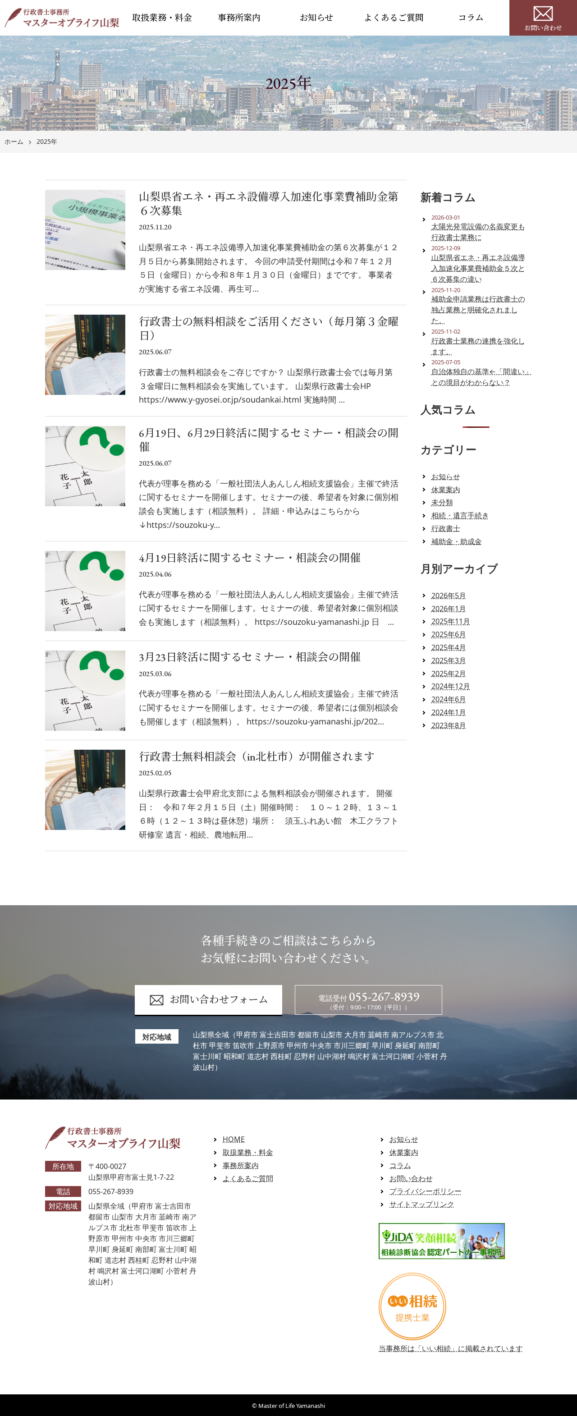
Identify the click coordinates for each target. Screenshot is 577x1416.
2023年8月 (448, 725)
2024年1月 (448, 712)
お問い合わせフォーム (218, 999)
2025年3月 (448, 660)
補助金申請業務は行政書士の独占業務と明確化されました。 (478, 309)
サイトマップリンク (421, 1204)
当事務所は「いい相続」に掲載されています (451, 1348)
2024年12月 (450, 686)
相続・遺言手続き (460, 515)
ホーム (14, 142)
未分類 (442, 502)
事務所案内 (239, 17)
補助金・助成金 (456, 541)
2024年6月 (448, 699)
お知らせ (316, 17)
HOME (234, 1139)
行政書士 (445, 528)
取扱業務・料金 (162, 17)
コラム (471, 17)
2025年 (47, 142)
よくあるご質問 (394, 17)
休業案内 (445, 490)
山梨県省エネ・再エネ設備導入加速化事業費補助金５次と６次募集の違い (478, 268)
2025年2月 (448, 673)
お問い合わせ (543, 28)
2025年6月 (448, 634)
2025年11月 (450, 621)
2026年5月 (448, 595)
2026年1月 (448, 609)
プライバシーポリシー (425, 1191)
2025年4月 (448, 647)
